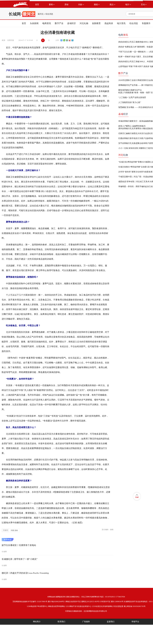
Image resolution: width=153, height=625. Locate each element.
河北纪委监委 (118, 606)
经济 (123, 114)
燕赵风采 (108, 23)
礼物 (123, 155)
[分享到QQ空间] (67, 40)
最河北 (41, 14)
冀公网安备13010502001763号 (134, 606)
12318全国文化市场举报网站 (102, 606)
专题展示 (146, 23)
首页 (24, 23)
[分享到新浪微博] (70, 40)
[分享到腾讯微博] (72, 40)
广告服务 (86, 622)
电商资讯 (46, 23)
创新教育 (96, 23)
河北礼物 (84, 23)
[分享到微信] (64, 40)
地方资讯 (121, 23)
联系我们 (61, 622)
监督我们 (111, 622)
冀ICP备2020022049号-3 (56, 601)
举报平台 (135, 622)
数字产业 (59, 23)
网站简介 (37, 622)
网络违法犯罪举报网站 (56, 606)
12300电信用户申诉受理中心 (37, 606)
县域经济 (71, 23)
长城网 (15, 14)
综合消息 (49, 14)
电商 (123, 35)
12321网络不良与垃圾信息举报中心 (78, 606)
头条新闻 (34, 23)
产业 (123, 73)
